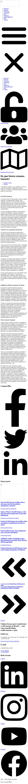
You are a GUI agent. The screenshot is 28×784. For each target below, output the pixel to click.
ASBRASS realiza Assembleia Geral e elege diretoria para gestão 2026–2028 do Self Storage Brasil (14, 540)
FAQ (5, 14)
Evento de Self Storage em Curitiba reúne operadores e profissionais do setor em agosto (14, 522)
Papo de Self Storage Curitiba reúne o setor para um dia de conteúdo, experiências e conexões (13, 503)
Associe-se (6, 11)
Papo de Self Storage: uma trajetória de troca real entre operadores (13, 531)
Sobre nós (6, 8)
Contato (6, 20)
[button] (14, 49)
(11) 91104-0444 (5, 652)
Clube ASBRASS (8, 17)
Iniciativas (6, 15)
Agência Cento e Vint (17, 782)
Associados (6, 12)
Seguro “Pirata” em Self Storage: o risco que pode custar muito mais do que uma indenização (13, 513)
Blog (5, 18)
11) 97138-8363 (5, 650)
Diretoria (6, 10)
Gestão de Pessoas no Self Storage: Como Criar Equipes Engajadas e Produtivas (14, 549)
